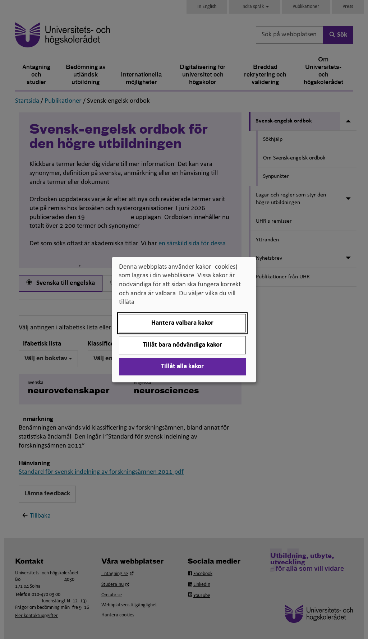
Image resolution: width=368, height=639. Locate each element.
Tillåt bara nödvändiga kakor (182, 345)
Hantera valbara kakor (182, 323)
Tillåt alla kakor (182, 366)
